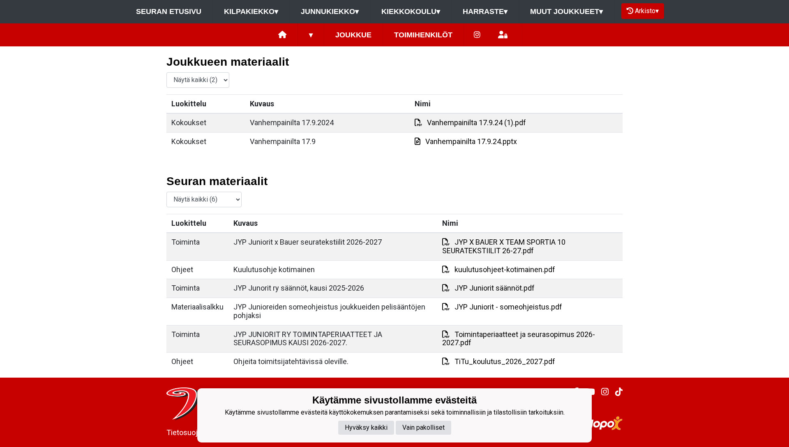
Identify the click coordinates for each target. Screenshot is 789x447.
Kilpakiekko (251, 11)
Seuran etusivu (168, 11)
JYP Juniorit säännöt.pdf (494, 288)
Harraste (485, 11)
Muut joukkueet (566, 11)
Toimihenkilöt (423, 35)
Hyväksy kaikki (366, 427)
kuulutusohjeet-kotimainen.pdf (504, 269)
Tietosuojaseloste (196, 432)
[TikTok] (616, 392)
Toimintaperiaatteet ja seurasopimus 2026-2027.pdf (518, 338)
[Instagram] (477, 35)
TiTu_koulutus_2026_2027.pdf (504, 361)
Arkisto (647, 11)
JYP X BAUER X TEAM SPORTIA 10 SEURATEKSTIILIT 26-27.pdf (503, 246)
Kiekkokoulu (410, 11)
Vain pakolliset (423, 427)
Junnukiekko (330, 11)
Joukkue (353, 35)
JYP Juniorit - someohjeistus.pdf (508, 307)
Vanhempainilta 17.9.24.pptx (471, 141)
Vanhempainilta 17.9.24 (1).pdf (476, 122)
